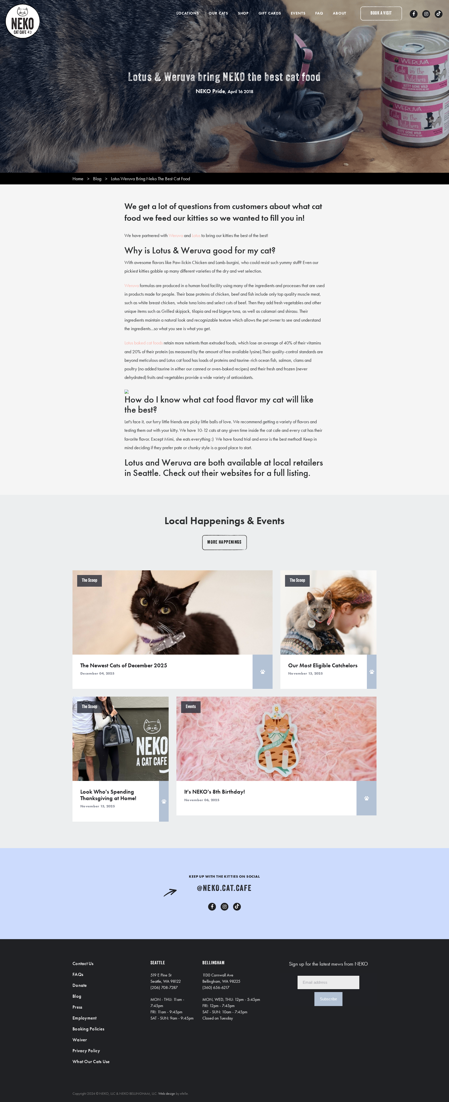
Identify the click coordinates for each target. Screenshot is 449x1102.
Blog (97, 179)
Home (77, 179)
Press (77, 1007)
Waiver (79, 1040)
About (339, 13)
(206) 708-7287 (164, 987)
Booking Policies (88, 1029)
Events (298, 13)
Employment (84, 1018)
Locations (187, 13)
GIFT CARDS (270, 13)
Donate (79, 985)
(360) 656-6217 (215, 987)
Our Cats (218, 13)
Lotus (196, 235)
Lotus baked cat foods (143, 343)
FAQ (319, 13)
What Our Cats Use (91, 1061)
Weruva (176, 235)
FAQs (77, 974)
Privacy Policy (86, 1051)
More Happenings (224, 542)
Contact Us (83, 963)
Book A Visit (381, 13)
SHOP (243, 13)
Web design (166, 1093)
